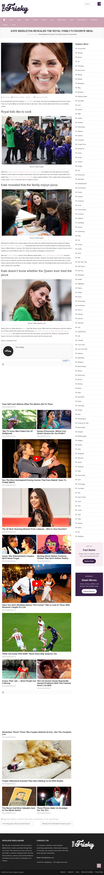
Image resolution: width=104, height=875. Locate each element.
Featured (81, 201)
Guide (80, 249)
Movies (44, 20)
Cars (79, 105)
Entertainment (82, 20)
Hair (79, 257)
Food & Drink (82, 209)
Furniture (81, 214)
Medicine (80, 362)
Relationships (62, 20)
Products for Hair (83, 423)
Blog (79, 88)
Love (52, 20)
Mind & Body (82, 366)
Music (79, 388)
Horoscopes (81, 301)
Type (79, 514)
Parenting (94, 20)
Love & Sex (81, 344)
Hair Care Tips (82, 262)
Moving (80, 384)
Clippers (80, 131)
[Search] (99, 4)
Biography (81, 83)
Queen (24, 328)
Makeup (80, 353)
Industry (80, 314)
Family (80, 192)
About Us (63, 872)
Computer (81, 140)
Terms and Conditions (87, 872)
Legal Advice (82, 331)
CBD (79, 114)
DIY (79, 170)
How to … (81, 310)
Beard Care (81, 70)
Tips (79, 493)
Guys (79, 253)
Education (81, 179)
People (80, 410)
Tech (79, 479)
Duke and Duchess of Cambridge (52, 255)
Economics (81, 175)
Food (79, 205)
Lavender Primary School (40, 819)
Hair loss (80, 270)
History (80, 288)
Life (79, 336)
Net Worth (81, 397)
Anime (80, 57)
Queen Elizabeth (12, 255)
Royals (5, 25)
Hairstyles (81, 275)
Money (80, 371)
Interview (80, 323)
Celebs (35, 20)
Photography (82, 419)
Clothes (80, 135)
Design (80, 166)
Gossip (80, 244)
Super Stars (81, 475)
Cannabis (81, 101)
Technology (81, 484)
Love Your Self (82, 349)
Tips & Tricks (82, 497)
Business (80, 92)
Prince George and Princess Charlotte (21, 177)
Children (80, 122)
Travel (13, 25)
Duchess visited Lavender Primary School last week (24, 172)
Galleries (80, 218)
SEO (79, 449)
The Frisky (6, 97)
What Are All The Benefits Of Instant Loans (56, 823)
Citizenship (81, 127)
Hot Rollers (81, 305)
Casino (80, 109)
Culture (80, 162)
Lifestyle (80, 340)
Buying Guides (82, 96)
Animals (80, 53)
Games (80, 227)
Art (79, 61)
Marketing (81, 358)
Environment (82, 188)
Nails (79, 392)
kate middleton (12, 819)
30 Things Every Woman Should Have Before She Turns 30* (18, 823)
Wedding (80, 536)
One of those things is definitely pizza (13, 245)
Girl (79, 240)
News (19, 20)
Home (11, 20)
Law (79, 327)
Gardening (81, 231)
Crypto (80, 157)
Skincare (80, 458)
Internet (80, 318)
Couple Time (82, 144)
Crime (80, 153)
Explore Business (89, 591)
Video (79, 527)
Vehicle (80, 523)
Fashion (80, 196)
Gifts (79, 236)
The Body (81, 488)
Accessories (81, 48)
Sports (80, 462)
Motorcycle (81, 375)
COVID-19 (81, 148)
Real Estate (81, 427)
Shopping (81, 453)
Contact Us (71, 872)
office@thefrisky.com (47, 857)
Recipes (80, 432)
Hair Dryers (81, 266)
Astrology (81, 66)
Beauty (80, 74)
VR (79, 532)
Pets (79, 414)
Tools (79, 501)
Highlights (81, 284)
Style (71, 20)
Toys (79, 506)
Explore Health (89, 561)
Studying (80, 466)
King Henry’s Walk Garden (24, 819)
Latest (77, 872)
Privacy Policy (99, 872)
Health (27, 20)
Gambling (81, 223)
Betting (80, 79)
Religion (80, 440)
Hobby (80, 292)
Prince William (28, 101)
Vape (79, 519)
